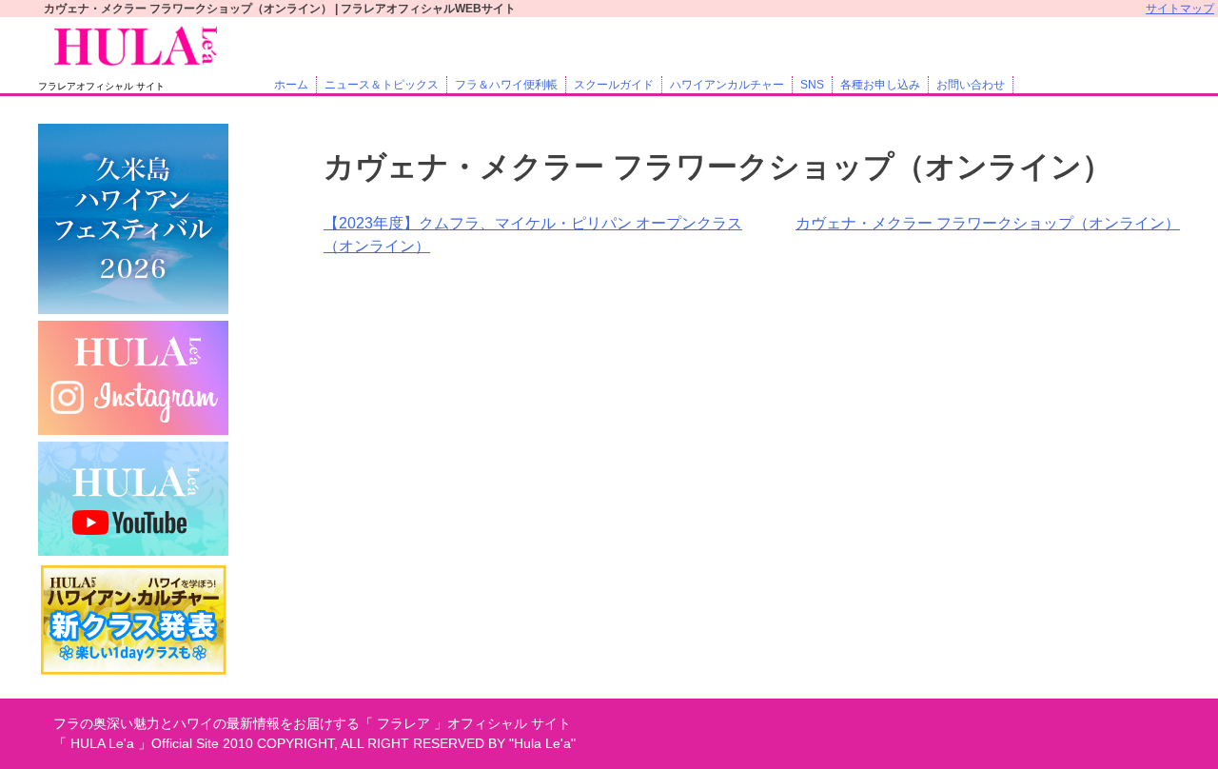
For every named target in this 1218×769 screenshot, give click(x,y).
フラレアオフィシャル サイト (101, 86)
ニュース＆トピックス (381, 84)
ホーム (291, 84)
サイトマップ (1180, 8)
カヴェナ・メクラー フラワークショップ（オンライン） (988, 223)
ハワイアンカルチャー (727, 84)
